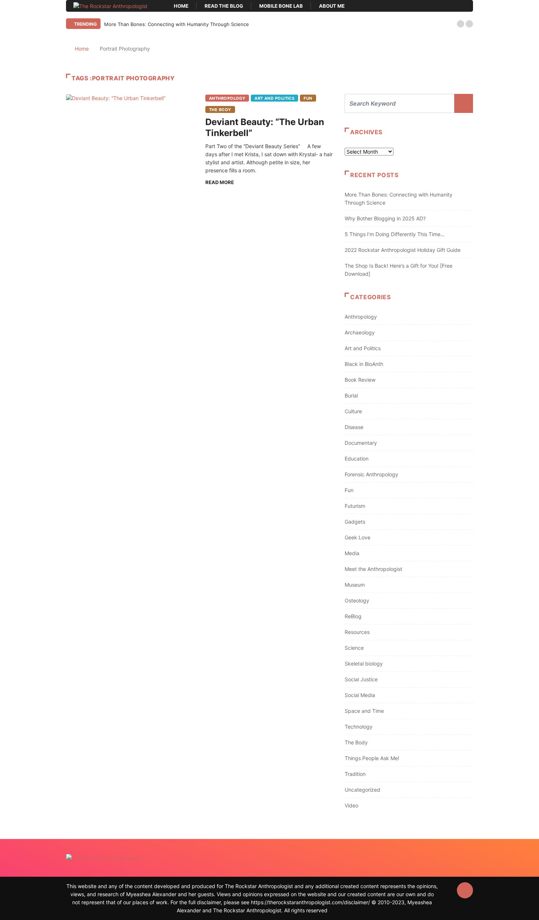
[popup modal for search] (464, 6)
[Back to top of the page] (465, 891)
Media (352, 553)
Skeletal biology (364, 663)
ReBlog (353, 616)
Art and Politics (274, 98)
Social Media (360, 695)
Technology (359, 726)
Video (351, 805)
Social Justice (361, 679)
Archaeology (360, 332)
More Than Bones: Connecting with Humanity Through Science (176, 24)
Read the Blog (224, 6)
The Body (220, 109)
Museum (355, 585)
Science (354, 648)
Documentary (361, 443)
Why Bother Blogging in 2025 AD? (385, 218)
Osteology (357, 600)
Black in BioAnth (364, 364)
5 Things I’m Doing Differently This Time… (395, 234)
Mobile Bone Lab (281, 6)
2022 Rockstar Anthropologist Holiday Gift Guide (403, 250)
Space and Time (364, 711)
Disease (354, 427)
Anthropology (227, 98)
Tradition (355, 774)
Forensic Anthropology (371, 474)
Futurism (355, 506)
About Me (332, 6)
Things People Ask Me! (372, 758)
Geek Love (357, 537)
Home (181, 6)
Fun (308, 98)
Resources (357, 632)
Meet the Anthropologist (373, 569)
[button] (460, 24)
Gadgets (355, 521)
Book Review (360, 380)
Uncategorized (362, 790)
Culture (353, 411)
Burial (351, 395)
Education (356, 458)
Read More (219, 182)
